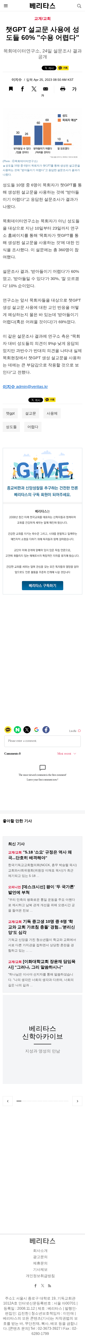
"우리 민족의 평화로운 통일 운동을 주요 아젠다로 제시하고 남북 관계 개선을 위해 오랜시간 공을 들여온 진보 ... (41, 905)
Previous (8, 1101)
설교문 (30, 413)
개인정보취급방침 (40, 1276)
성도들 (11, 427)
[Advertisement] (42, 1164)
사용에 (52, 413)
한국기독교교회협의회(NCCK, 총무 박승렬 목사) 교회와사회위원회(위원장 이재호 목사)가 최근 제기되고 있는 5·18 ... (42, 870)
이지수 (17, 79)
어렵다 (32, 427)
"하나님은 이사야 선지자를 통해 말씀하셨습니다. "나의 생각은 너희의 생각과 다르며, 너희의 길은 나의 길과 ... (41, 980)
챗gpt (10, 413)
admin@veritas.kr (32, 386)
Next (77, 1101)
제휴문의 (40, 1263)
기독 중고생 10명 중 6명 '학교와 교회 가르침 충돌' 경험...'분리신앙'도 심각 (41, 927)
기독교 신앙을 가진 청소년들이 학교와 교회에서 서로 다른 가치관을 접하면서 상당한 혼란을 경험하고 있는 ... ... (42, 945)
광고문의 (40, 1257)
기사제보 (40, 1269)
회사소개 (40, 1251)
